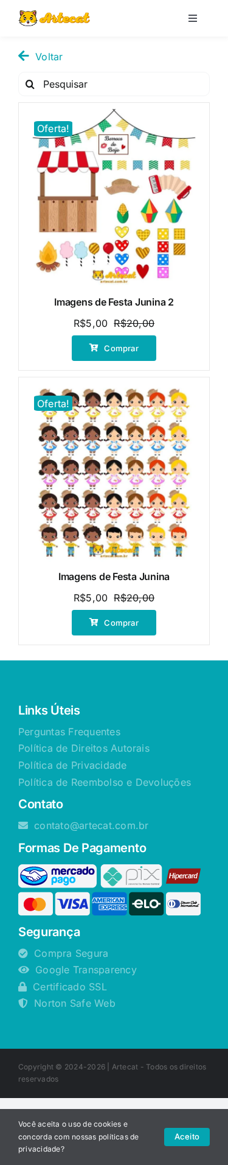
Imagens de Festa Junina (114, 576)
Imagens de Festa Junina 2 (114, 302)
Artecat (125, 1066)
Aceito (186, 1136)
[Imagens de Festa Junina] (114, 472)
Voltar (49, 57)
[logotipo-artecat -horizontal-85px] (54, 15)
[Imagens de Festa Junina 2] (114, 198)
